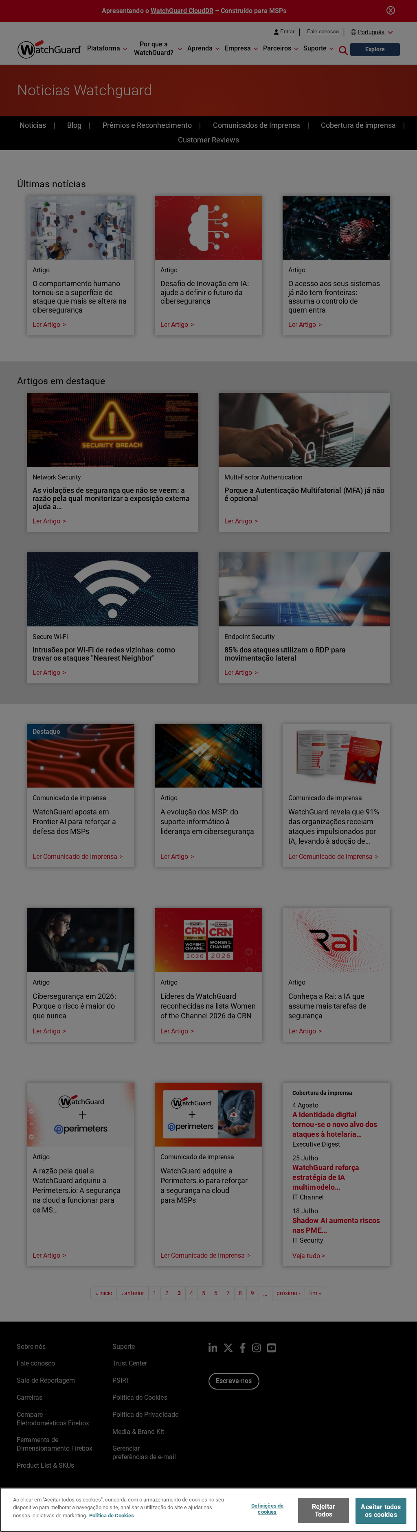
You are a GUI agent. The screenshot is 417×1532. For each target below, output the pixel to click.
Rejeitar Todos (323, 1510)
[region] (208, 1510)
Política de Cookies (111, 1515)
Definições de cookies (267, 1509)
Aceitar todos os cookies (381, 1511)
